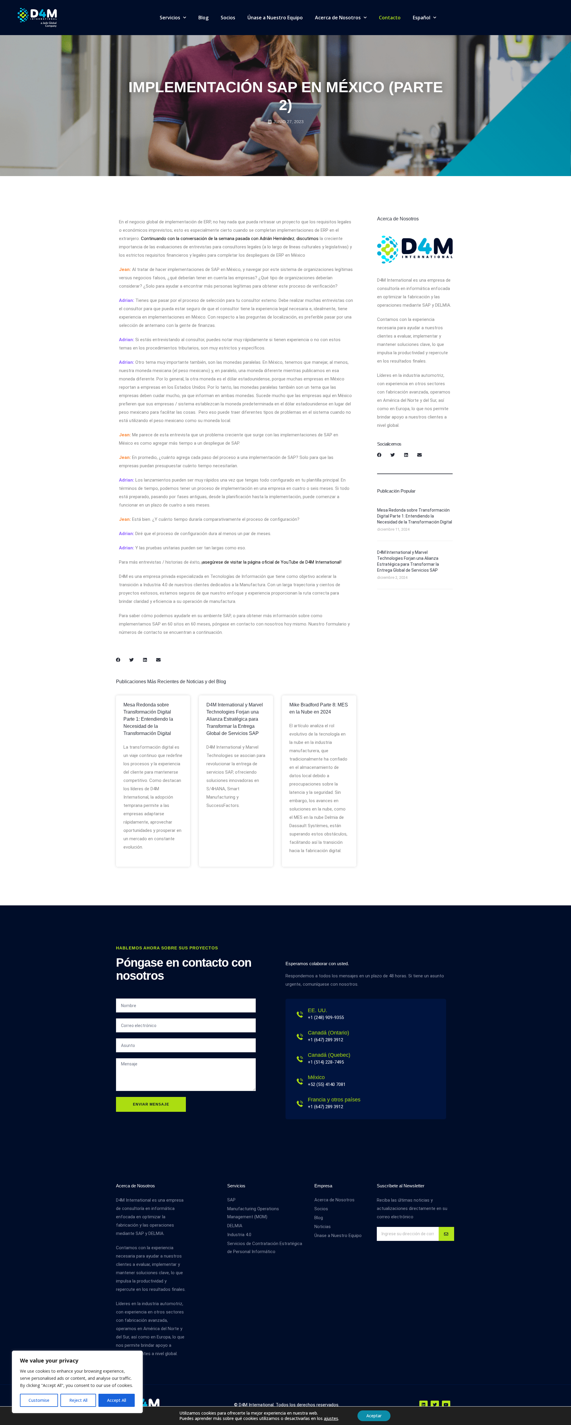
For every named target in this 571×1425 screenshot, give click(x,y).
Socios (228, 18)
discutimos (308, 238)
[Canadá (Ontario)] (299, 1036)
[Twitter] (435, 1405)
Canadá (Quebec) (329, 1055)
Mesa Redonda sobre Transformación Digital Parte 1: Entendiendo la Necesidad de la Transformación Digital (148, 719)
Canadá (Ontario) (328, 1033)
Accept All (116, 1400)
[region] (77, 1382)
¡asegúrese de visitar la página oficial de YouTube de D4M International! (271, 562)
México (316, 1077)
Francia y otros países (334, 1100)
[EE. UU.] (299, 1014)
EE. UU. (317, 1010)
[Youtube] (446, 1405)
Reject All (78, 1400)
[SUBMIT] (446, 1234)
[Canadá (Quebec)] (299, 1059)
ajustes (331, 1418)
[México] (299, 1081)
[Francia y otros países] (299, 1103)
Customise (39, 1400)
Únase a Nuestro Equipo (275, 18)
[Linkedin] (423, 1405)
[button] (118, 660)
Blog (203, 18)
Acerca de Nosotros (338, 18)
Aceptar (374, 1415)
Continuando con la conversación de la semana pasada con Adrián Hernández (217, 238)
